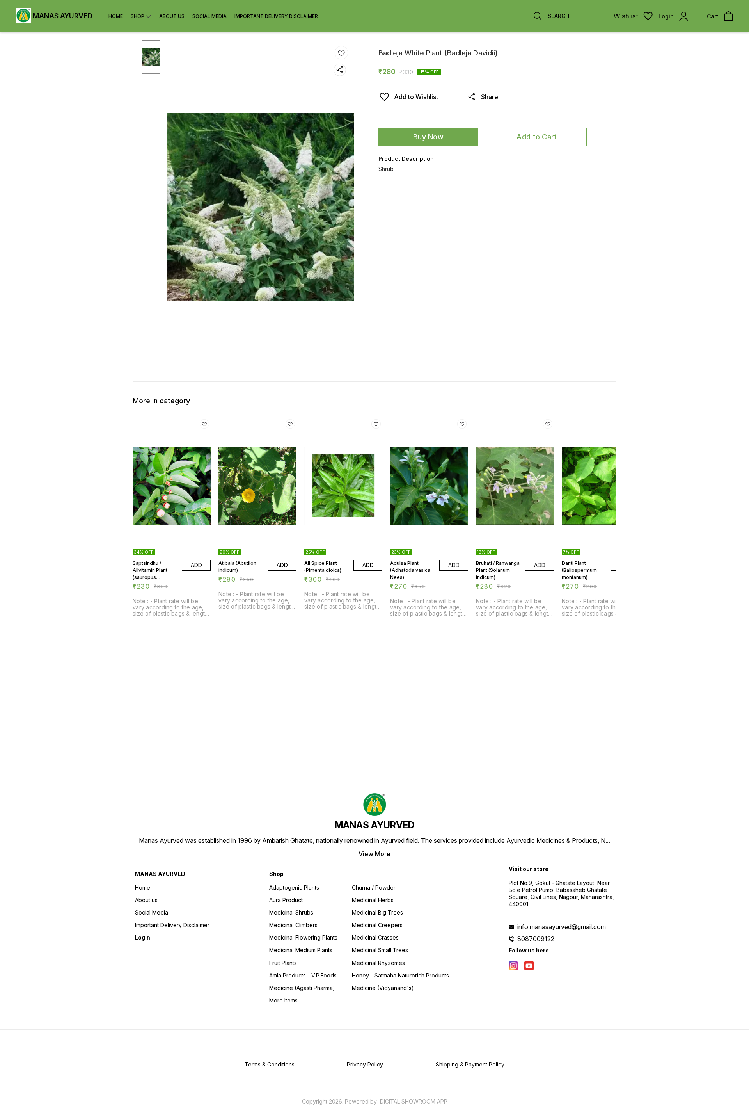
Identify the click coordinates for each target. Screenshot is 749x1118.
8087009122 (535, 938)
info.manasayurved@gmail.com (561, 926)
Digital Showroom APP (413, 1101)
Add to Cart (536, 137)
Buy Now (428, 137)
